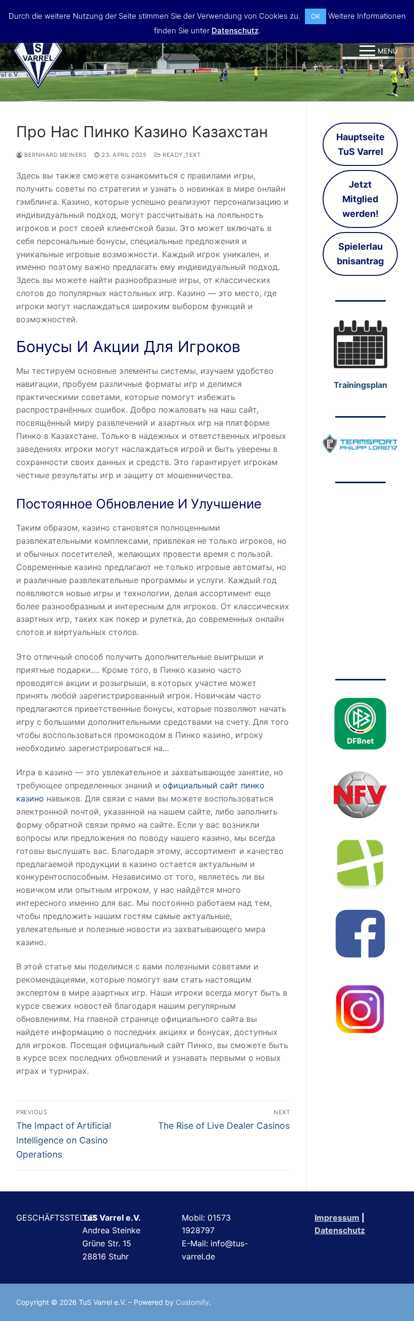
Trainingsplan (360, 385)
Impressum (337, 1218)
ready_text (180, 154)
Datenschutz (340, 1230)
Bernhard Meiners (54, 154)
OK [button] (315, 16)
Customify (192, 1302)
